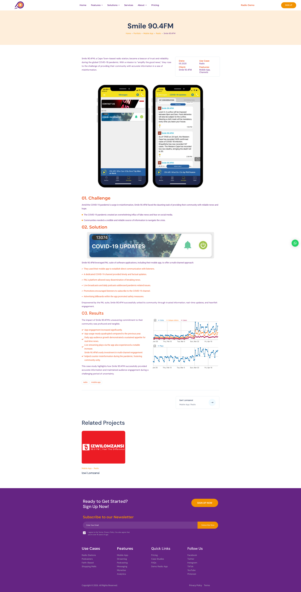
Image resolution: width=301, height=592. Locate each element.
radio (85, 382)
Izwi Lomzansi (91, 473)
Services (128, 5)
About (141, 5)
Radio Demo (247, 5)
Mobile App (148, 33)
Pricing (155, 5)
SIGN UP (288, 5)
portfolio (137, 33)
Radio (158, 33)
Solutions (112, 5)
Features (96, 5)
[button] (295, 243)
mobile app (96, 382)
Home (83, 5)
